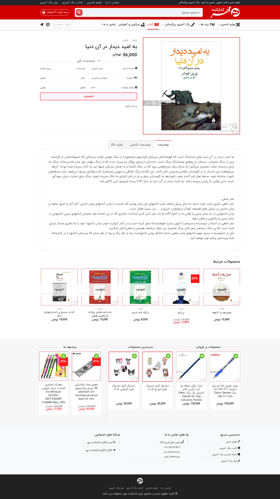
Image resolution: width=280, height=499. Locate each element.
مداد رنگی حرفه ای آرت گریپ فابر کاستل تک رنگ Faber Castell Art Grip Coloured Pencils (191, 393)
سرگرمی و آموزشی (129, 24)
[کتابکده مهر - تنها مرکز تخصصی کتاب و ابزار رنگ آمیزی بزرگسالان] (140, 480)
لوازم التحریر (94, 3)
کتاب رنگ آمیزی (72, 3)
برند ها (205, 24)
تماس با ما (112, 3)
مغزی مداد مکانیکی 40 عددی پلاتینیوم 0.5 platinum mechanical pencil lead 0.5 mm (86, 392)
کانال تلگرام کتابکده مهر (99, 450)
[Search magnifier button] (79, 12)
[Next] (41, 299)
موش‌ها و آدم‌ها (221, 313)
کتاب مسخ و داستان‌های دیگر (59, 314)
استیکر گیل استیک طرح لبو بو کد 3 (157, 387)
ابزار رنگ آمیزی (49, 3)
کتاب (150, 24)
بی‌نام (181, 313)
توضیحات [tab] (163, 145)
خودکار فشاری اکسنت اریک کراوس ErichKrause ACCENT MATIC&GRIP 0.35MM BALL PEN (54, 393)
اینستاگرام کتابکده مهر (100, 442)
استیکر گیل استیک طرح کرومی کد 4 (123, 387)
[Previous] (240, 299)
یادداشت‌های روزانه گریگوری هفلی (100, 314)
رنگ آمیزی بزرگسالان (177, 24)
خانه (134, 40)
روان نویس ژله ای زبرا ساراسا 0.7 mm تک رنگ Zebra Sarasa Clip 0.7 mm (225, 391)
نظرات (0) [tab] (117, 145)
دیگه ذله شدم (140, 313)
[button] (54, 12)
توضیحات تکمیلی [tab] (140, 145)
